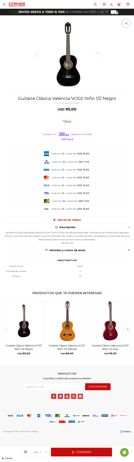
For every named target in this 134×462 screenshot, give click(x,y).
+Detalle (67, 139)
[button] (95, 4)
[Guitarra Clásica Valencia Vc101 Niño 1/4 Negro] (23, 321)
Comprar (83, 452)
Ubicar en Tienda (69, 220)
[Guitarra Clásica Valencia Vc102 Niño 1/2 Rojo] (110, 321)
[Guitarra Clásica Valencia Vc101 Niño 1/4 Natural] (67, 321)
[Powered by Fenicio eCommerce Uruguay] (125, 431)
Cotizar (8, 458)
